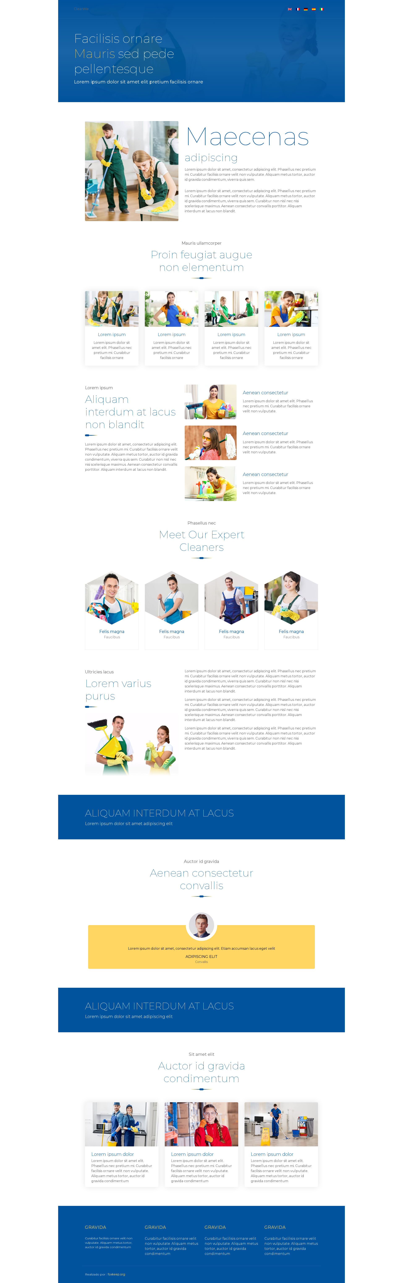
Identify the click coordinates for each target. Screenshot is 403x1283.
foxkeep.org (116, 1274)
